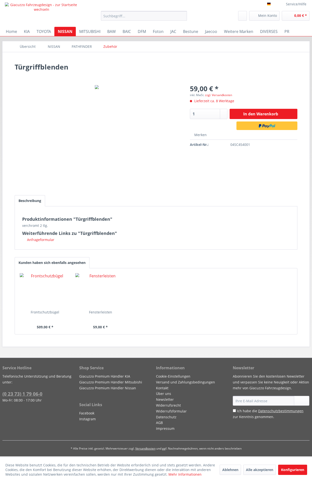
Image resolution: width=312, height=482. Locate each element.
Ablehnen (230, 469)
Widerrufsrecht (168, 405)
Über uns (163, 393)
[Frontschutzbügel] (45, 290)
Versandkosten (145, 448)
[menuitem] (144, 16)
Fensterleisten (100, 312)
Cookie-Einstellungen (173, 376)
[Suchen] (182, 16)
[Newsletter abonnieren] (301, 401)
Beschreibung (30, 200)
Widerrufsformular (171, 411)
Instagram (87, 419)
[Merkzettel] (242, 16)
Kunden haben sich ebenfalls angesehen (52, 262)
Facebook (86, 413)
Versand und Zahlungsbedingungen (185, 382)
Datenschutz (166, 417)
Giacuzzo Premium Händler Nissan (107, 388)
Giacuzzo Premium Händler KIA (104, 376)
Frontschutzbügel (45, 312)
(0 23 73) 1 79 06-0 (22, 394)
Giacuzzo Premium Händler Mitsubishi (110, 382)
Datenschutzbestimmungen (280, 411)
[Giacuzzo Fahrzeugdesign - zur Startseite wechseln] (41, 13)
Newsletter (165, 399)
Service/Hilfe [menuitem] (296, 4)
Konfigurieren (292, 469)
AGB (159, 422)
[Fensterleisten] (100, 290)
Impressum (165, 428)
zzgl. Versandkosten (218, 95)
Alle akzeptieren (259, 469)
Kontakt (162, 388)
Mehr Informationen (185, 474)
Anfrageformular (40, 239)
